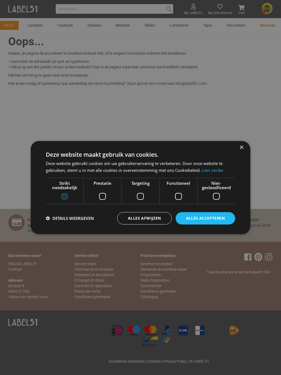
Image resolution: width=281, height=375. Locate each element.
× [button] (241, 147)
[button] (70, 218)
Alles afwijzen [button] (144, 218)
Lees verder (213, 170)
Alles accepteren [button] (205, 218)
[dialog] (140, 187)
